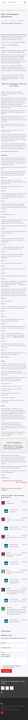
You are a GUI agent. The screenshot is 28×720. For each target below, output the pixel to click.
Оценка (3, 652)
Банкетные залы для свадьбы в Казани (12, 480)
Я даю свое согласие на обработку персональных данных (11, 666)
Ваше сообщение (5, 656)
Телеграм (13, 709)
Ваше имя (3, 643)
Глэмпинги (10, 706)
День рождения (16, 706)
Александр (24, 482)
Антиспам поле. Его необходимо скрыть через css (13, 638)
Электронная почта (6, 647)
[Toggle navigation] (2, 712)
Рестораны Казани (4, 706)
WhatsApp (19, 709)
